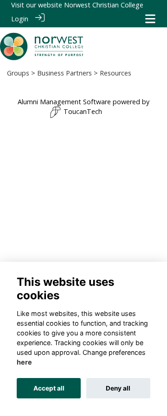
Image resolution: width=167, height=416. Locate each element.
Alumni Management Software (64, 101)
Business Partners (64, 73)
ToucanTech (83, 111)
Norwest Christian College (103, 4)
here (24, 362)
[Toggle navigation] (150, 19)
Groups (18, 73)
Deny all (118, 388)
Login (19, 18)
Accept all (48, 388)
